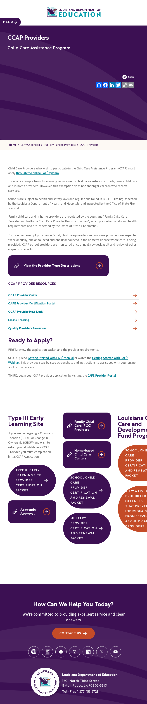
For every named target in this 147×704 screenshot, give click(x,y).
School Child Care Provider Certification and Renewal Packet (83, 490)
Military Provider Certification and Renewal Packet (83, 528)
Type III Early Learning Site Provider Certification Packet (29, 480)
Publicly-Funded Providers (60, 145)
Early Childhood (30, 145)
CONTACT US (70, 633)
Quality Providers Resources (27, 328)
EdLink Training (18, 320)
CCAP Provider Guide (22, 295)
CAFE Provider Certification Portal (31, 303)
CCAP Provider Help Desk (25, 311)
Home (12, 145)
